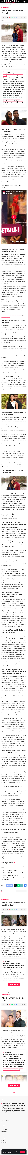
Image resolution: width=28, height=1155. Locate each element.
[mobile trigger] (2, 1)
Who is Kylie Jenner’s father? (10, 870)
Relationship (5, 7)
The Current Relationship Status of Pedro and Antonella (12, 95)
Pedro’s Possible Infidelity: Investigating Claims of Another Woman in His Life (14, 91)
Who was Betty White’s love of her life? (13, 872)
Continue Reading (14, 984)
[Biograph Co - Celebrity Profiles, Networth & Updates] (10, 1)
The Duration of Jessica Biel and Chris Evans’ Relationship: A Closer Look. (14, 1062)
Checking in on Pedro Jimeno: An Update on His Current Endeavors (13, 83)
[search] (18, 1)
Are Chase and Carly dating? (11, 832)
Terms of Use (9, 1152)
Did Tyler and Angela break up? (11, 875)
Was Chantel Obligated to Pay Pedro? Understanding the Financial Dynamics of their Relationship (12, 99)
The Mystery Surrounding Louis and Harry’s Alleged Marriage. (13, 967)
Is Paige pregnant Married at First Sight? (14, 829)
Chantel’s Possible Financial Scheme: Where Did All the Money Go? (14, 102)
